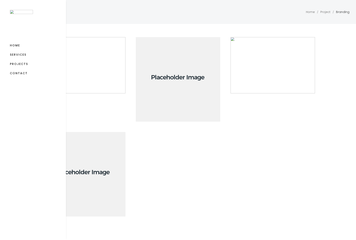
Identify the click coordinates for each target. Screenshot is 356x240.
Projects (19, 64)
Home (15, 45)
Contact (19, 73)
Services (18, 55)
